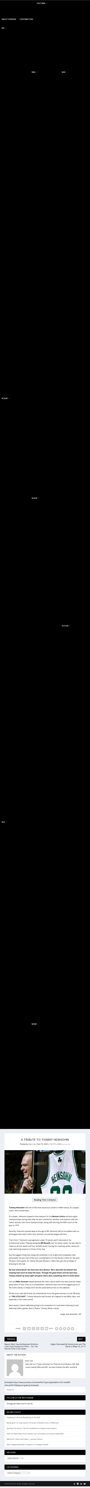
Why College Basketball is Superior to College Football (27, 1444)
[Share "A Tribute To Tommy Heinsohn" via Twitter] (29, 1328)
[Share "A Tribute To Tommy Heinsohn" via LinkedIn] (42, 1328)
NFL (3, 28)
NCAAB (5, 398)
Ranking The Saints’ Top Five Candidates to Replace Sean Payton (32, 1428)
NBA (33, 72)
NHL (3, 822)
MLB (63, 72)
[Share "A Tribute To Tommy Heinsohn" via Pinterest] (38, 1328)
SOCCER (65, 626)
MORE (34, 1024)
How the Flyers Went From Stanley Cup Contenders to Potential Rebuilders (35, 1434)
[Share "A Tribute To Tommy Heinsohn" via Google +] (33, 1328)
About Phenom (9, 19)
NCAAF (34, 498)
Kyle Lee (31, 1144)
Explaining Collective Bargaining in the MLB (23, 1417)
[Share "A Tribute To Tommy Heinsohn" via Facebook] (24, 1328)
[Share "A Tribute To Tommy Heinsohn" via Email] (46, 1328)
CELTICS (53, 1144)
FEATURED (41, 3)
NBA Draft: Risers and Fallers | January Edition (24, 1439)
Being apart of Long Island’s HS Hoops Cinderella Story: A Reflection (33, 1423)
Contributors (26, 19)
